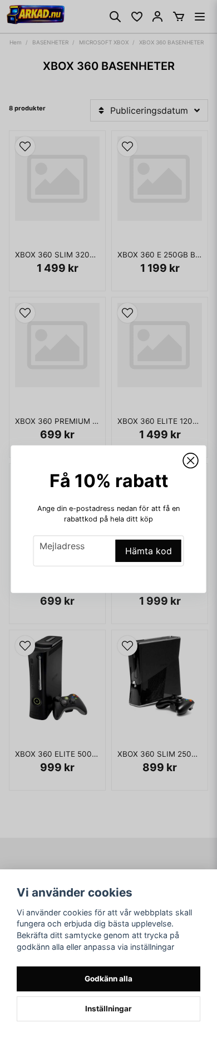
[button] (191, 460)
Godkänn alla (108, 978)
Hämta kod (148, 550)
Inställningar (108, 1008)
